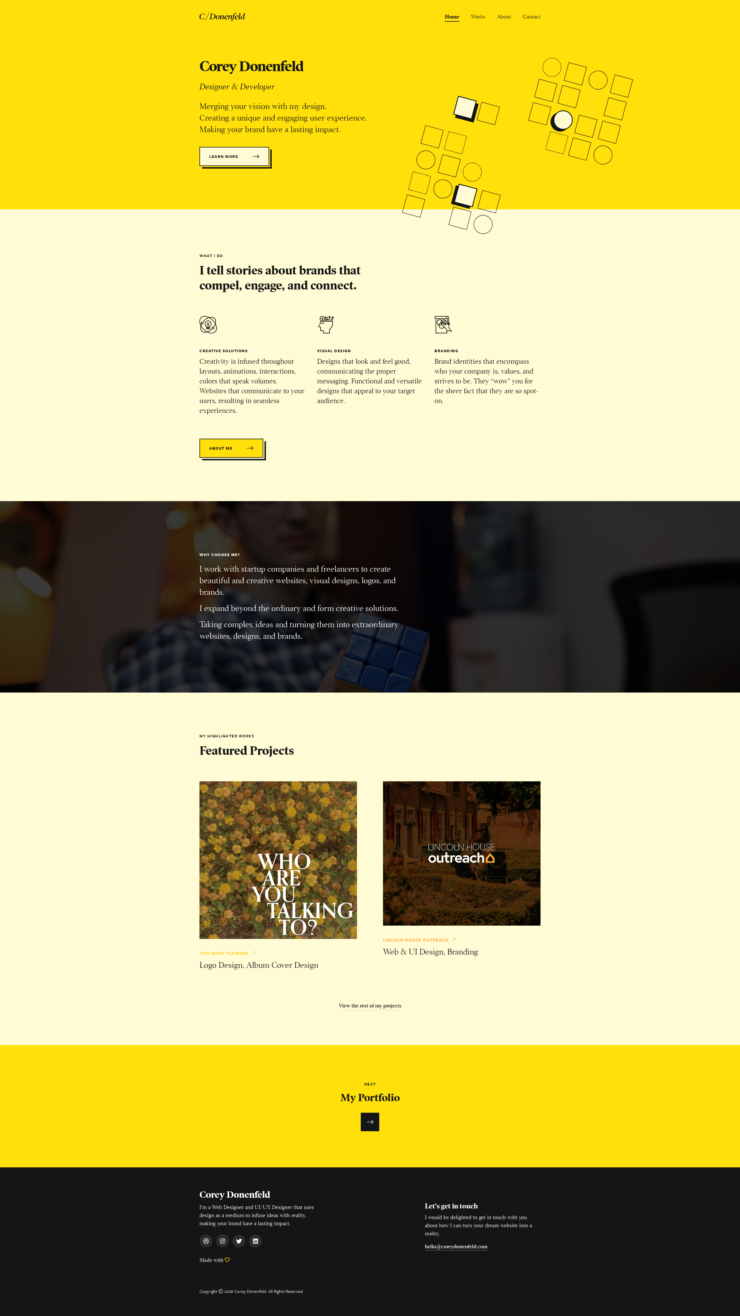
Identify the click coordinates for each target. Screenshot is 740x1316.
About (504, 17)
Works (478, 17)
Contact (532, 17)
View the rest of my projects (370, 1006)
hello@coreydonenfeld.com (456, 1246)
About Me (220, 448)
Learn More (223, 156)
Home (452, 16)
